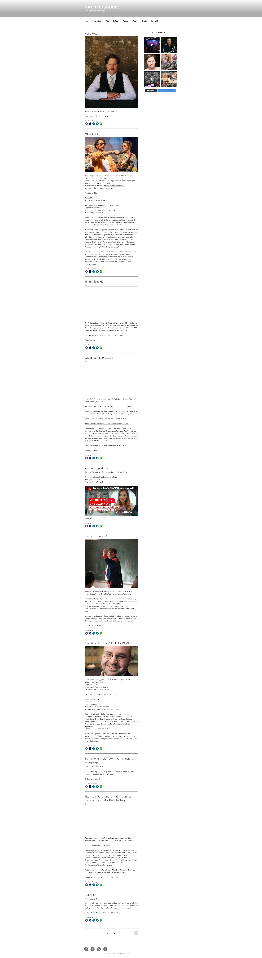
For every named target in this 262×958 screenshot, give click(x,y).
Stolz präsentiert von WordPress (120, 953)
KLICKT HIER (105, 845)
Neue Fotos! (92, 33)
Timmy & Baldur (94, 281)
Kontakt (154, 21)
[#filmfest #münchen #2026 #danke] (152, 45)
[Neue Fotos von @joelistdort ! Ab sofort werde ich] (169, 45)
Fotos (115, 21)
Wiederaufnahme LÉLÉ (99, 357)
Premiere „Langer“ (96, 536)
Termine (97, 21)
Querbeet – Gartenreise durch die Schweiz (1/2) (102, 913)
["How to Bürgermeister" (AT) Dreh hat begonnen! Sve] (152, 62)
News (87, 21)
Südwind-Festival (95, 872)
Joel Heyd (110, 111)
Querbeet (90, 894)
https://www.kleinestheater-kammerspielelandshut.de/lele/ (107, 424)
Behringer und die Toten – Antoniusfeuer (110, 758)
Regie (144, 21)
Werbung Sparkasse (97, 468)
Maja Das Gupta (118, 870)
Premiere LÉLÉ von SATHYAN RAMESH (109, 643)
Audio (135, 21)
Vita (107, 21)
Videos (125, 21)
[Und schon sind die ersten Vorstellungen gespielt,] (169, 62)
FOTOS (106, 116)
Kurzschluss (92, 133)
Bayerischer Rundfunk (118, 330)
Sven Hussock (101, 7)
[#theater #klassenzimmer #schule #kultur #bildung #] (152, 79)
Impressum (107, 953)
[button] (86, 123)
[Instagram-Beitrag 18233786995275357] (169, 79)
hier (123, 335)
